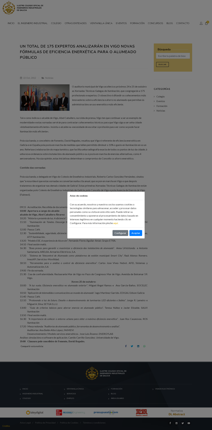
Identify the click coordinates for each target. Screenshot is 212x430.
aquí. (115, 223)
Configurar (120, 232)
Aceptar (135, 232)
